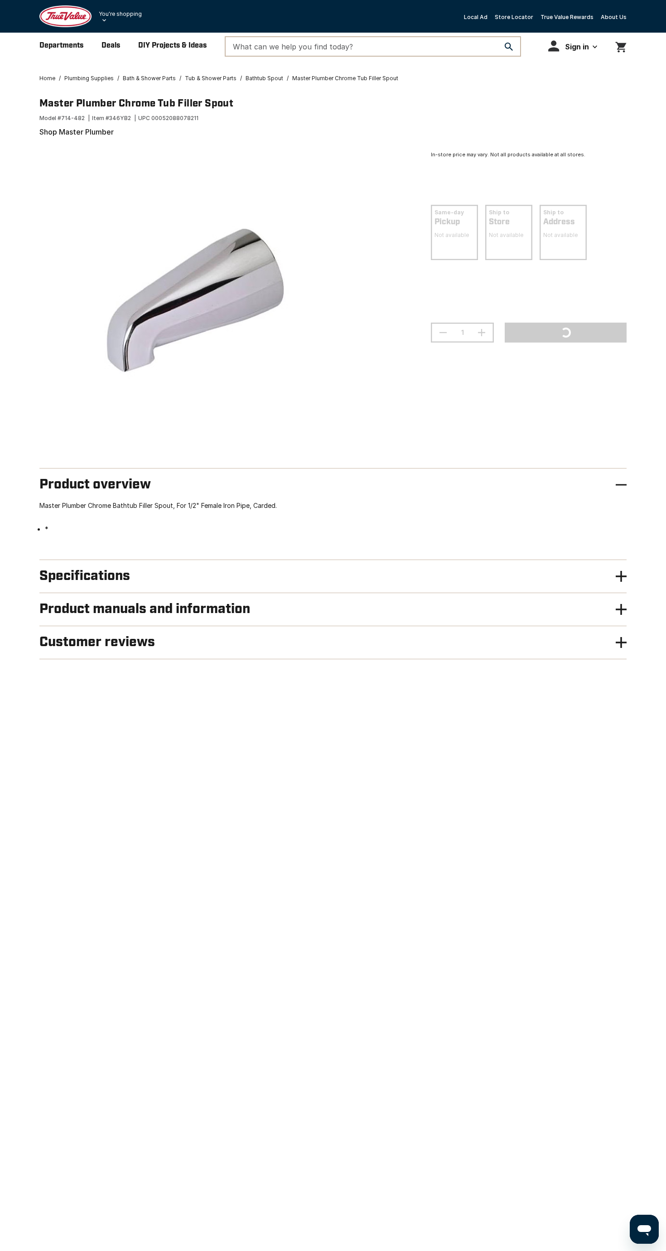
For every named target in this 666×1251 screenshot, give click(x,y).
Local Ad (475, 17)
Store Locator (514, 17)
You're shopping (120, 13)
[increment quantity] (481, 332)
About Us (614, 17)
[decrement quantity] (443, 332)
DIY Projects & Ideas (172, 45)
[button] (572, 46)
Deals (110, 45)
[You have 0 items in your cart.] (621, 46)
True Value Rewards (567, 17)
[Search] (509, 47)
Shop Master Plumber (76, 131)
